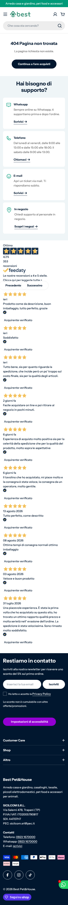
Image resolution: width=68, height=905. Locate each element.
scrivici (17, 846)
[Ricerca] (59, 25)
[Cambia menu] (5, 14)
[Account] (55, 14)
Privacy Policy (41, 694)
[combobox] (34, 25)
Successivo (34, 285)
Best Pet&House (24, 889)
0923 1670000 (25, 837)
